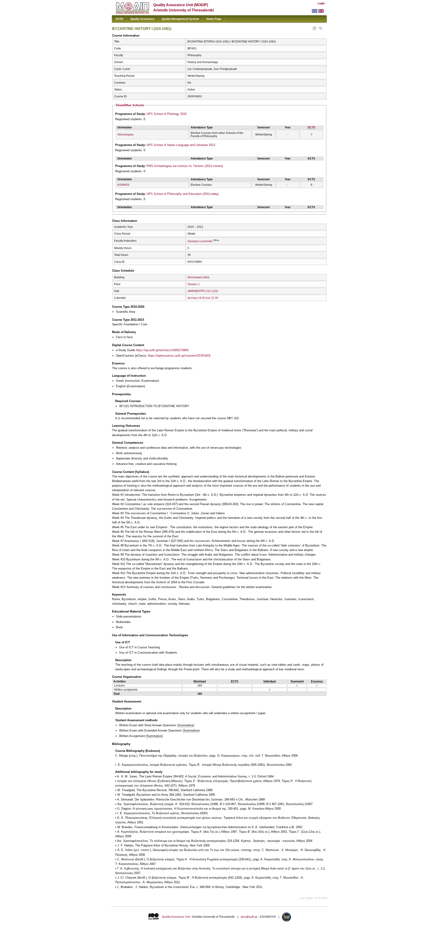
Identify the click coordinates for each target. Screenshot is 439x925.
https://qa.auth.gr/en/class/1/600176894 (162, 350)
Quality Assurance (142, 19)
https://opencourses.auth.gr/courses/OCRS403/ (179, 355)
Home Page (213, 19)
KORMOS (123, 184)
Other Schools (130, 105)
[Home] (132, 12)
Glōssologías (125, 134)
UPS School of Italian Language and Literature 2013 (181, 145)
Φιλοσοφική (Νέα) (198, 277)
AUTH (119, 19)
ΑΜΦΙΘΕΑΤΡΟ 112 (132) (202, 291)
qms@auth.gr (249, 916)
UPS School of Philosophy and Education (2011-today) (183, 194)
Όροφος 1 (193, 284)
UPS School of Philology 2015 (167, 114)
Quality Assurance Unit (176, 916)
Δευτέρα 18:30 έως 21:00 (202, 297)
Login (321, 3)
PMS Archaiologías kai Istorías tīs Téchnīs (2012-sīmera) (185, 166)
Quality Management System (180, 19)
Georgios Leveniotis (199, 241)
